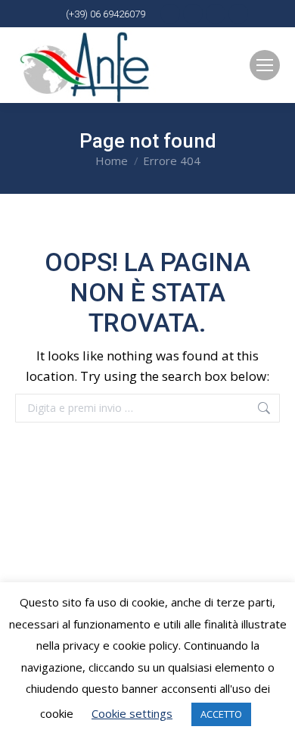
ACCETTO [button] (221, 714)
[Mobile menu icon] (265, 65)
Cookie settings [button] (132, 713)
